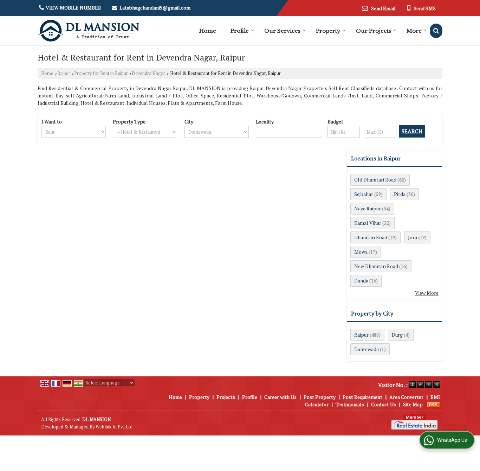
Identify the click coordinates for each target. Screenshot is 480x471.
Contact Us (383, 404)
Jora (412, 237)
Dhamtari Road (370, 237)
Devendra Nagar (148, 73)
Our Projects (373, 30)
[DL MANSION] (89, 31)
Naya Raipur (367, 208)
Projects (225, 397)
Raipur (63, 73)
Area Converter (406, 397)
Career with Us (280, 397)
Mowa (361, 251)
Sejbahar (363, 194)
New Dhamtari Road (376, 266)
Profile (240, 30)
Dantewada (366, 349)
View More (427, 292)
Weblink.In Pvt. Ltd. (115, 427)
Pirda (400, 194)
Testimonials (350, 404)
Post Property (320, 397)
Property (328, 30)
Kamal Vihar (367, 222)
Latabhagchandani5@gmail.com (154, 7)
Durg (397, 334)
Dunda (361, 280)
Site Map (413, 404)
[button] (73, 7)
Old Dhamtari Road (375, 179)
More (414, 30)
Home (207, 30)
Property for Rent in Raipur (101, 73)
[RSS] (433, 404)
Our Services (282, 30)
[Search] (436, 31)
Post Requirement (362, 397)
